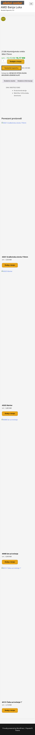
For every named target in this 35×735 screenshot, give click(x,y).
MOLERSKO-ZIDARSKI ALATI (11, 75)
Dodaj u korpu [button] (10, 265)
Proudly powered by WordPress (13, 728)
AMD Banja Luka (11, 7)
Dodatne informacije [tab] (25, 81)
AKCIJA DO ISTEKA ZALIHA (17, 73)
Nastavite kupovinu (11, 68)
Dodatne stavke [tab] (9, 81)
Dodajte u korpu (16, 61)
